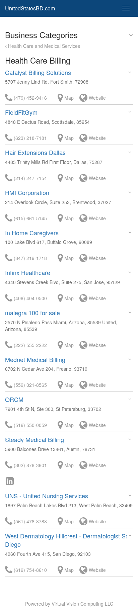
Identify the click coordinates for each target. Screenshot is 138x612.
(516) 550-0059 (29, 425)
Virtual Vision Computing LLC (82, 603)
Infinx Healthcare (27, 272)
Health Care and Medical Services (43, 45)
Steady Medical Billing (34, 439)
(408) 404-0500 (29, 298)
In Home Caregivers (32, 232)
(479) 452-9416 (29, 97)
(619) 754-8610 (29, 569)
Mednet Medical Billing (35, 359)
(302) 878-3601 (29, 465)
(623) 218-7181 (29, 138)
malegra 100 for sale (32, 312)
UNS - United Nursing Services (46, 495)
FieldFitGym (21, 112)
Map (68, 97)
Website (96, 97)
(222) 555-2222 (29, 345)
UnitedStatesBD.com (30, 8)
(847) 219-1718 (29, 258)
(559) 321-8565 (29, 384)
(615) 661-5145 (29, 218)
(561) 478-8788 (29, 521)
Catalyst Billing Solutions (38, 72)
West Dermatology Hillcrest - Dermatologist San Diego (68, 540)
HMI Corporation (27, 192)
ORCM (14, 399)
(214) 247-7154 (29, 178)
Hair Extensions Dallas (35, 152)
